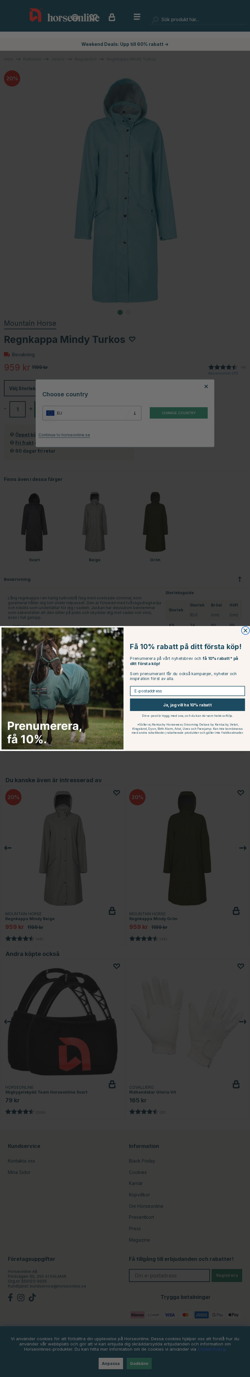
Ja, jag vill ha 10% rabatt (187, 704)
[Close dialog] (246, 631)
